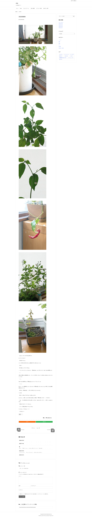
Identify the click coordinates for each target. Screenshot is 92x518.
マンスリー (66, 54)
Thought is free (51, 515)
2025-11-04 (21, 443)
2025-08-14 (21, 454)
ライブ (72, 54)
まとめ (60, 54)
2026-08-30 (61, 23)
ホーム (17, 11)
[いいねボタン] (20, 414)
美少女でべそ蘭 (61, 48)
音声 (60, 59)
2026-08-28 (61, 26)
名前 (20, 485)
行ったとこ (71, 57)
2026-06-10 (21, 440)
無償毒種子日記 (49, 417)
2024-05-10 (21, 450)
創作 (59, 41)
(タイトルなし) (61, 22)
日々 (21, 11)
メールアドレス (33, 485)
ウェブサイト (21, 489)
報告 (59, 43)
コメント (20, 476)
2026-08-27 (61, 27)
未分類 (60, 46)
